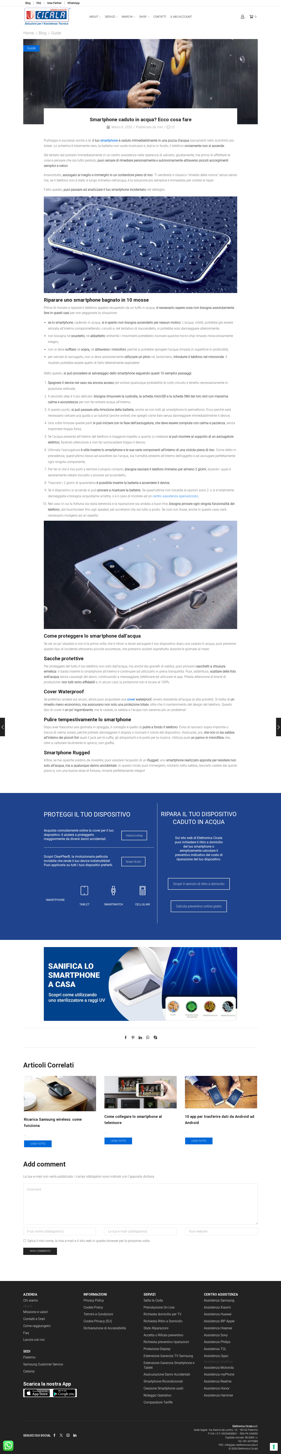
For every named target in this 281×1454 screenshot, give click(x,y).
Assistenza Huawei (217, 1314)
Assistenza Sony (216, 1335)
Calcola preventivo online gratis (199, 906)
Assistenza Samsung (219, 1300)
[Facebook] (126, 1037)
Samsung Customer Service (43, 1364)
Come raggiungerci (37, 1326)
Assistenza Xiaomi (217, 1307)
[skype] (154, 1037)
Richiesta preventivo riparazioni (166, 1342)
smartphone (109, 140)
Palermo (29, 1357)
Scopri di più (133, 861)
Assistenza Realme (217, 1381)
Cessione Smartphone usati (163, 1388)
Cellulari (142, 904)
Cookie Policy (93, 1307)
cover (131, 699)
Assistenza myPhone (219, 1374)
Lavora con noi (34, 1340)
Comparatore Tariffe (158, 1402)
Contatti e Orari (34, 1319)
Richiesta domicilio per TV (162, 1314)
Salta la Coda (153, 1300)
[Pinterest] (133, 1037)
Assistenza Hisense (218, 1328)
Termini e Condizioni (98, 1314)
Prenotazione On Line (159, 1307)
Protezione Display (157, 1349)
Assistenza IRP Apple (219, 1321)
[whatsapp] (148, 1037)
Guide (56, 33)
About (93, 16)
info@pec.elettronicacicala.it (241, 1444)
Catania (29, 1371)
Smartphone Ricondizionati (163, 1381)
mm (160, 127)
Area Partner (54, 3)
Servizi (110, 16)
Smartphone (55, 899)
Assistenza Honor (216, 1388)
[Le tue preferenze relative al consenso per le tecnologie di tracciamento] (274, 1447)
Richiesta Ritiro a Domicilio (163, 1321)
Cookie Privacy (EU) (98, 1321)
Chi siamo (30, 1300)
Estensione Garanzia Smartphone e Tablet (169, 1365)
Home (28, 33)
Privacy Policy (94, 1300)
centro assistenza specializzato (175, 496)
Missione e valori (35, 1312)
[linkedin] (140, 1037)
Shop (143, 16)
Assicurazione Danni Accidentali (167, 1374)
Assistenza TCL (215, 1349)
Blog (27, 3)
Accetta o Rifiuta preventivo (163, 1335)
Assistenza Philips (217, 1342)
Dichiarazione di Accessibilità (105, 1328)
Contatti (159, 16)
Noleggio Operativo (157, 1395)
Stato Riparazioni (156, 1328)
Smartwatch (113, 904)
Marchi (127, 16)
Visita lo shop (134, 835)
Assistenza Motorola (219, 1368)
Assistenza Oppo (216, 1356)
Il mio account (181, 16)
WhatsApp (73, 3)
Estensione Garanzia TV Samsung (168, 1356)
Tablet (84, 904)
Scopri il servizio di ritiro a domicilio (198, 884)
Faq (26, 1333)
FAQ (38, 3)
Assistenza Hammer (218, 1395)
